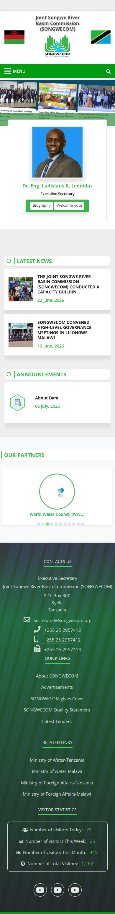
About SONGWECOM (57, 676)
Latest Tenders (57, 721)
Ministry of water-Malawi (57, 771)
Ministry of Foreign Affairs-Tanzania (57, 783)
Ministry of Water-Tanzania (57, 760)
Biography (42, 205)
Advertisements (57, 687)
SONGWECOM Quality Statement (57, 710)
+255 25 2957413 (62, 649)
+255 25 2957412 (62, 630)
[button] (8, 102)
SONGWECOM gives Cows (57, 698)
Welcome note (69, 205)
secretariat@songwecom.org (62, 620)
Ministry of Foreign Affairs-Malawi (57, 794)
